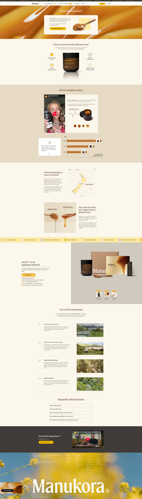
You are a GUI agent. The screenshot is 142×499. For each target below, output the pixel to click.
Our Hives (89, 457)
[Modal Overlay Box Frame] (11, 487)
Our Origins (76, 3)
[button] (71, 405)
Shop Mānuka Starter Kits (68, 458)
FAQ (97, 456)
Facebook (107, 459)
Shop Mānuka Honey (49, 3)
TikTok (106, 457)
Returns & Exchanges (99, 462)
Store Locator (99, 464)
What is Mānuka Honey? (69, 463)
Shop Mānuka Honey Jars (68, 460)
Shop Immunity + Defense (79, 458)
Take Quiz (102, 3)
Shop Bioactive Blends (64, 3)
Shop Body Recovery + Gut (80, 460)
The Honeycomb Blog (90, 465)
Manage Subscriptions (99, 460)
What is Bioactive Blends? (79, 465)
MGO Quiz (89, 469)
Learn (82, 3)
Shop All (67, 464)
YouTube (107, 461)
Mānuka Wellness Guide (90, 467)
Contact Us (99, 457)
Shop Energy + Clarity (79, 463)
